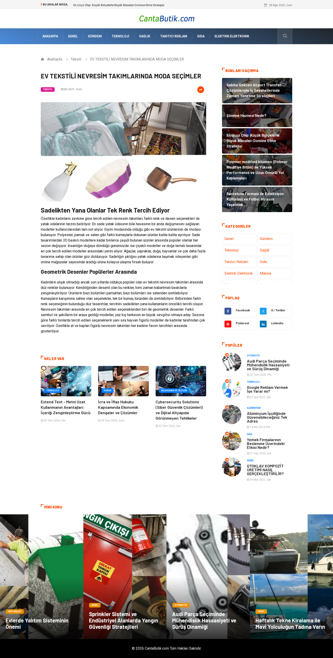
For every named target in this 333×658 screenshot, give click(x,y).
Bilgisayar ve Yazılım (174, 390)
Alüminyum (254, 408)
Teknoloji (120, 36)
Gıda (201, 36)
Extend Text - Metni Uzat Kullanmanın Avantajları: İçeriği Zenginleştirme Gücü (65, 407)
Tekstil (76, 59)
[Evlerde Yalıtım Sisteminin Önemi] (41, 576)
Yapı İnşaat (15, 611)
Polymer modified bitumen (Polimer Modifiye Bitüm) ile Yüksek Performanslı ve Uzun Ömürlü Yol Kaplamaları (143, 5)
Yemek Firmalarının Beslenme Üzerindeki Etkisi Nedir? (266, 443)
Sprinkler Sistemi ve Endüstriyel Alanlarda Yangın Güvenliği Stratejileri (123, 620)
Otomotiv (253, 355)
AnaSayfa (50, 36)
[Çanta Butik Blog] (166, 18)
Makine (265, 273)
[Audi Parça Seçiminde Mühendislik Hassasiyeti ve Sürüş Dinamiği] (208, 576)
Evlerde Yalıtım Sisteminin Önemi (37, 623)
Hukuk (107, 390)
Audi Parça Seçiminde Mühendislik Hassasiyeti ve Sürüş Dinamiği (268, 364)
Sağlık (144, 36)
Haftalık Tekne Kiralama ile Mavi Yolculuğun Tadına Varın (290, 623)
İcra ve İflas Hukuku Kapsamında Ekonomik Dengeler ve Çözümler (118, 407)
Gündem (95, 36)
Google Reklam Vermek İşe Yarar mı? (267, 389)
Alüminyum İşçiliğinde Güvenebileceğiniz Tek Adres (267, 417)
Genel (73, 36)
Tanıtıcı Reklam (173, 36)
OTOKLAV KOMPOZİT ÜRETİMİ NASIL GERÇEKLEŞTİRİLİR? (265, 469)
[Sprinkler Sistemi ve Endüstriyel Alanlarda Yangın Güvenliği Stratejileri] (125, 576)
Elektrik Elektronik (232, 36)
